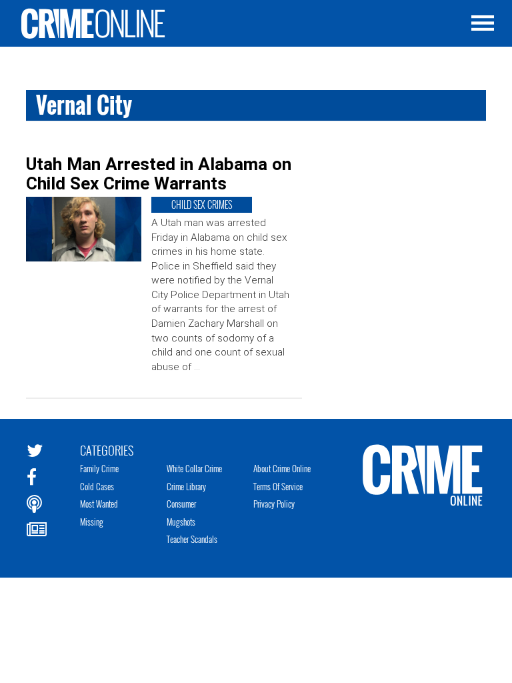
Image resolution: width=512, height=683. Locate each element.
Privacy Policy (274, 503)
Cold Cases (97, 486)
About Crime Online (282, 468)
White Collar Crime (194, 468)
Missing (91, 521)
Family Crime (99, 468)
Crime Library (186, 486)
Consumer (181, 503)
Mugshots (181, 521)
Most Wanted (99, 503)
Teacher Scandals (192, 539)
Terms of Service (278, 486)
